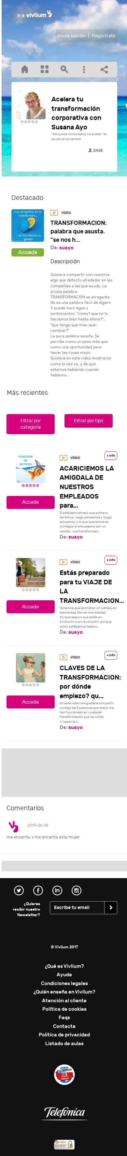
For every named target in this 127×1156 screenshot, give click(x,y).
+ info (110, 456)
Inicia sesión (71, 36)
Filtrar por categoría (31, 424)
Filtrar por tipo (88, 420)
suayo (66, 248)
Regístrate (104, 36)
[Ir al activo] (27, 252)
